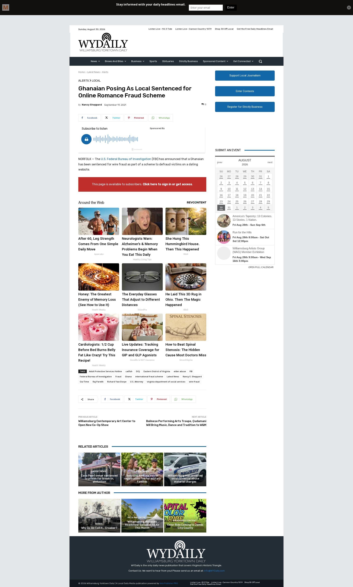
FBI (191, 371)
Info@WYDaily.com (214, 570)
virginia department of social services (166, 381)
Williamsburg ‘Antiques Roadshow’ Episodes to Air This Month (142, 525)
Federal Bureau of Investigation (96, 376)
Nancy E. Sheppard (192, 376)
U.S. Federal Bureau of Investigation (126, 159)
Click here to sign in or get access (167, 184)
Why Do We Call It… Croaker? (99, 528)
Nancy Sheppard (92, 104)
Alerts (105, 72)
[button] (260, 61)
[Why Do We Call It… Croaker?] (99, 515)
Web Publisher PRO (169, 583)
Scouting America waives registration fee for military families (142, 479)
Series (99, 524)
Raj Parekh (98, 381)
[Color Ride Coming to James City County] (185, 515)
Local (96, 80)
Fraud (118, 376)
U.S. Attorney (136, 381)
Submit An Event (228, 150)
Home (81, 72)
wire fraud (194, 381)
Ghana (128, 376)
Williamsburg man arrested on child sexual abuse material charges (185, 479)
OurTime (84, 381)
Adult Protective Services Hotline (105, 371)
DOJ (138, 371)
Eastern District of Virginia (157, 371)
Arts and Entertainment (141, 517)
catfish (129, 371)
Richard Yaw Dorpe (116, 381)
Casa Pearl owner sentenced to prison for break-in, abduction (99, 479)
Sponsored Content (185, 521)
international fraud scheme (149, 376)
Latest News (93, 72)
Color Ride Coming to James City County (185, 526)
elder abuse (180, 371)
